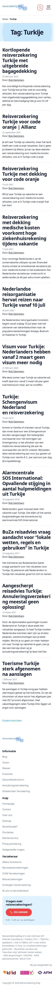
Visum (5, 762)
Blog (4, 756)
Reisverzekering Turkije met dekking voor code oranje (24, 173)
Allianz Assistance (11, 862)
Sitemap (6, 820)
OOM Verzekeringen (13, 873)
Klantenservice (10, 838)
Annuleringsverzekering (15, 785)
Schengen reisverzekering (16, 885)
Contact (6, 809)
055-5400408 (21, 912)
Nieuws (6, 768)
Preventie (7, 774)
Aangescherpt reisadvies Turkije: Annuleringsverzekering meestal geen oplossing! (26, 596)
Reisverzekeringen (12, 879)
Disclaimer (8, 832)
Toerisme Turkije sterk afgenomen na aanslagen (21, 668)
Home (5, 19)
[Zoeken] (40, 7)
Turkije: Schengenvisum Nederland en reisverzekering (23, 404)
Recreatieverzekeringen (15, 867)
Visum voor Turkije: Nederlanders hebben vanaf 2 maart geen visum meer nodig (26, 354)
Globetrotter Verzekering (16, 791)
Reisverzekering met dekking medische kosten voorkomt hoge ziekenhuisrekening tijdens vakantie (24, 230)
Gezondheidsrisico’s (13, 779)
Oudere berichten (12, 720)
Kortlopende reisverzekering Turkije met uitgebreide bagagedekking (19, 60)
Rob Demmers (16, 80)
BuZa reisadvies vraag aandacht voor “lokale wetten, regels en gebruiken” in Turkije (26, 540)
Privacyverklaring (11, 843)
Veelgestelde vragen (13, 849)
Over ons (7, 815)
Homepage (8, 803)
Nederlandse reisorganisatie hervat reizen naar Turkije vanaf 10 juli (23, 297)
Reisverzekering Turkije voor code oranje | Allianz (21, 121)
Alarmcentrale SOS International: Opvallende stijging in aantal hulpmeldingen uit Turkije (26, 483)
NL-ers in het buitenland (15, 890)
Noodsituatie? (9, 826)
